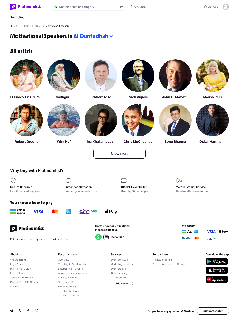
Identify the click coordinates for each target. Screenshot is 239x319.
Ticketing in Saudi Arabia (72, 264)
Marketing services (122, 264)
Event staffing (119, 268)
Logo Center (17, 264)
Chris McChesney (138, 142)
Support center (213, 310)
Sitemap (14, 286)
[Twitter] (19, 311)
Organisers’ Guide (68, 295)
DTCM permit (118, 277)
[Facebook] (28, 311)
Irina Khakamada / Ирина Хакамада (101, 142)
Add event (121, 283)
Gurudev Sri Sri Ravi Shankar (26, 97)
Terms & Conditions (21, 277)
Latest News (17, 273)
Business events (67, 277)
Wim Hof (64, 142)
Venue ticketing (67, 286)
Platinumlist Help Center (24, 282)
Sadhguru (64, 97)
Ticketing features (68, 291)
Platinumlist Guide (20, 268)
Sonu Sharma (175, 142)
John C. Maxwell (175, 97)
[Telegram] (11, 311)
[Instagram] (36, 311)
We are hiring (18, 259)
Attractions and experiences (74, 273)
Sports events (66, 282)
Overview (63, 259)
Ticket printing (119, 273)
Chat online (117, 237)
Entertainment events (70, 268)
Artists (38, 25)
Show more (119, 153)
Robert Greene (26, 142)
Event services (119, 259)
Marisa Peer (212, 97)
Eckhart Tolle (100, 97)
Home (27, 25)
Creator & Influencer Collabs (169, 264)
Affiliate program (162, 259)
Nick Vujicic (138, 97)
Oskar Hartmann (212, 142)
